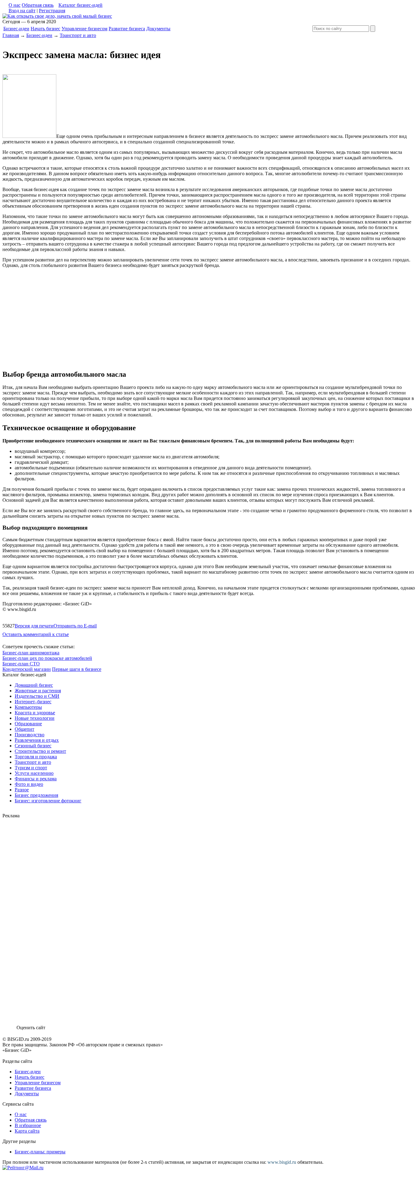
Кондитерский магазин (26, 669)
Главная (10, 35)
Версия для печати (34, 625)
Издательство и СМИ (37, 696)
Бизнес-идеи (16, 28)
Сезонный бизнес (33, 745)
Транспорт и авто (78, 35)
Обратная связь (38, 5)
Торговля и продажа (36, 756)
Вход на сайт (22, 10)
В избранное (28, 1125)
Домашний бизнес (34, 685)
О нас (15, 5)
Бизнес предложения (36, 795)
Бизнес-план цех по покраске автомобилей (47, 658)
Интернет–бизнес (33, 701)
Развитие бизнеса (127, 28)
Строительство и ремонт (40, 751)
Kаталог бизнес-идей (80, 5)
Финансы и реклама (36, 778)
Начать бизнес (45, 28)
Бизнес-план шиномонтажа (30, 652)
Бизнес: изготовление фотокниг (48, 800)
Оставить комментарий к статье (35, 634)
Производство (29, 734)
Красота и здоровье (35, 712)
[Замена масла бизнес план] (57, 16)
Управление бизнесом (84, 28)
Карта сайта (27, 1130)
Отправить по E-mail (75, 625)
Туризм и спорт (31, 767)
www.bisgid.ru (281, 1162)
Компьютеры (28, 707)
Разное (22, 789)
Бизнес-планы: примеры (40, 1151)
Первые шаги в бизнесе (76, 669)
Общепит (24, 729)
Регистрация (52, 10)
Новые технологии (34, 718)
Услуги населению (34, 773)
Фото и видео (29, 784)
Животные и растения (38, 690)
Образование (28, 723)
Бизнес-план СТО (21, 663)
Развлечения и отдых (37, 740)
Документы (158, 28)
